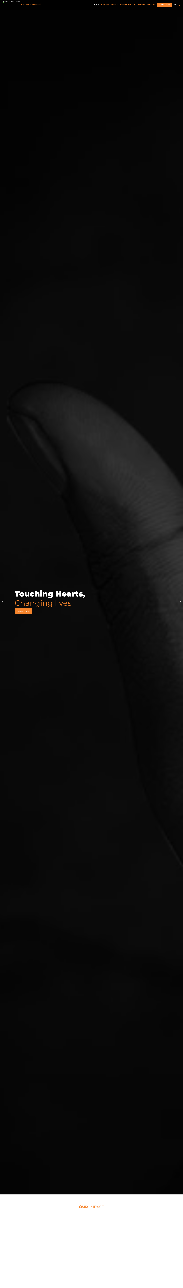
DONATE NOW (23, 611)
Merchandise (140, 5)
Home (96, 5)
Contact (151, 5)
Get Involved (125, 5)
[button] (2, 602)
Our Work (105, 5)
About (113, 5)
